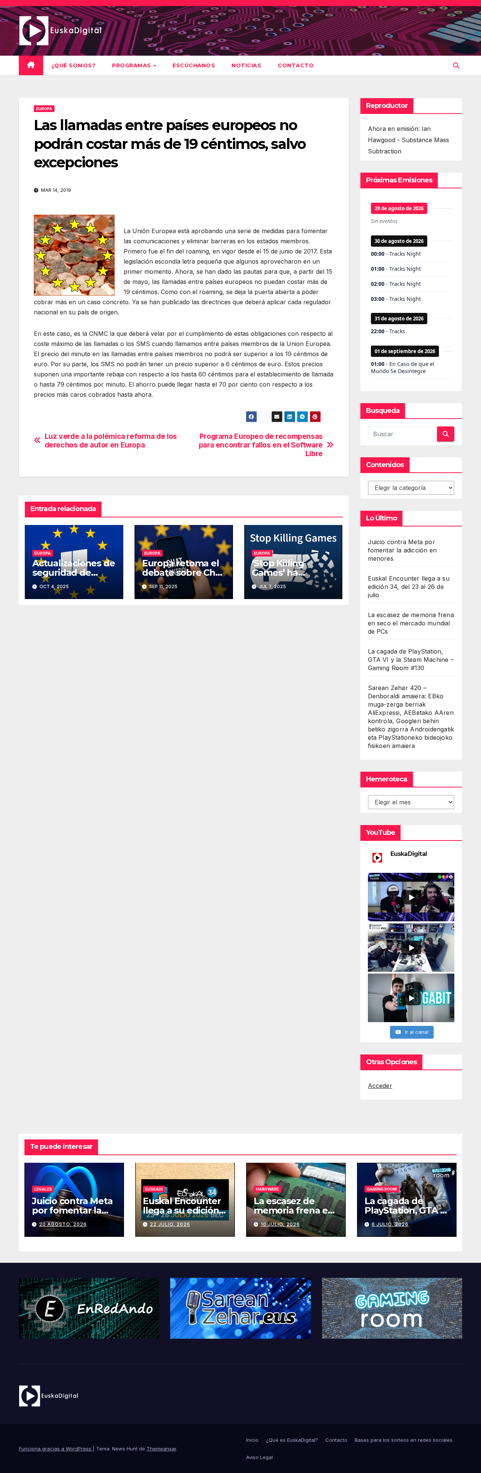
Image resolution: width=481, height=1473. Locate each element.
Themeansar (161, 1449)
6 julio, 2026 (390, 1224)
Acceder (380, 1085)
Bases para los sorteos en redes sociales (403, 1440)
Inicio (252, 1440)
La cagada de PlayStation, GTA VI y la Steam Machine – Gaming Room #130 (411, 660)
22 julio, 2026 (170, 1224)
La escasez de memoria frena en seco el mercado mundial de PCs (411, 623)
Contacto (296, 65)
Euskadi (154, 1189)
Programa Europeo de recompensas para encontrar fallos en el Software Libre (261, 445)
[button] (456, 65)
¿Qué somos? (73, 65)
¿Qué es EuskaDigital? (292, 1440)
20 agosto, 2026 (63, 1224)
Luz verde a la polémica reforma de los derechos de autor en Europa (111, 440)
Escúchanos (193, 65)
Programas (132, 65)
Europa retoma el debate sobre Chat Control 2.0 (183, 572)
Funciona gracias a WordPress (56, 1449)
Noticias (246, 65)
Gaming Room (382, 1189)
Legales (43, 1189)
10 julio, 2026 (280, 1224)
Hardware (267, 1189)
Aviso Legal (259, 1457)
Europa (44, 108)
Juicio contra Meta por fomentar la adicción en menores (402, 550)
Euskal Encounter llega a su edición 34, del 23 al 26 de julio (408, 587)
